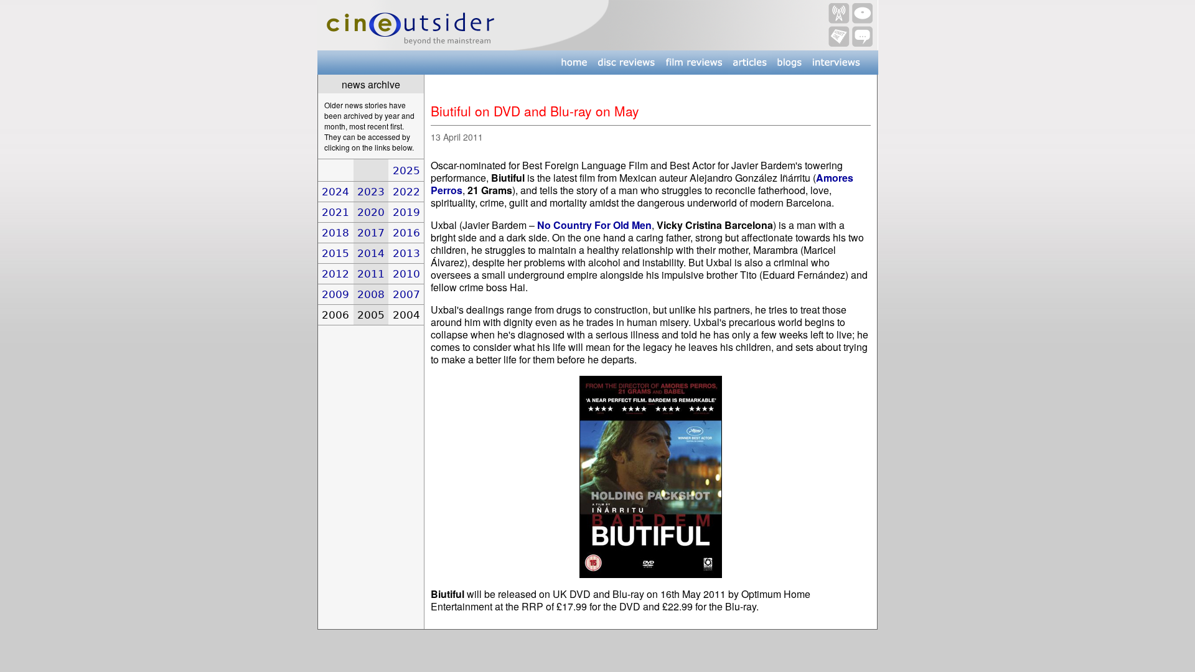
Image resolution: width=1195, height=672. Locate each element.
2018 (335, 232)
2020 (371, 212)
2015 (335, 253)
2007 (406, 294)
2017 (371, 232)
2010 (406, 274)
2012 (335, 274)
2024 (335, 191)
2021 (335, 212)
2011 (371, 274)
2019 (406, 212)
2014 (371, 253)
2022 (406, 191)
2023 (371, 191)
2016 (406, 232)
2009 (335, 294)
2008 (371, 294)
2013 (406, 253)
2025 (406, 170)
